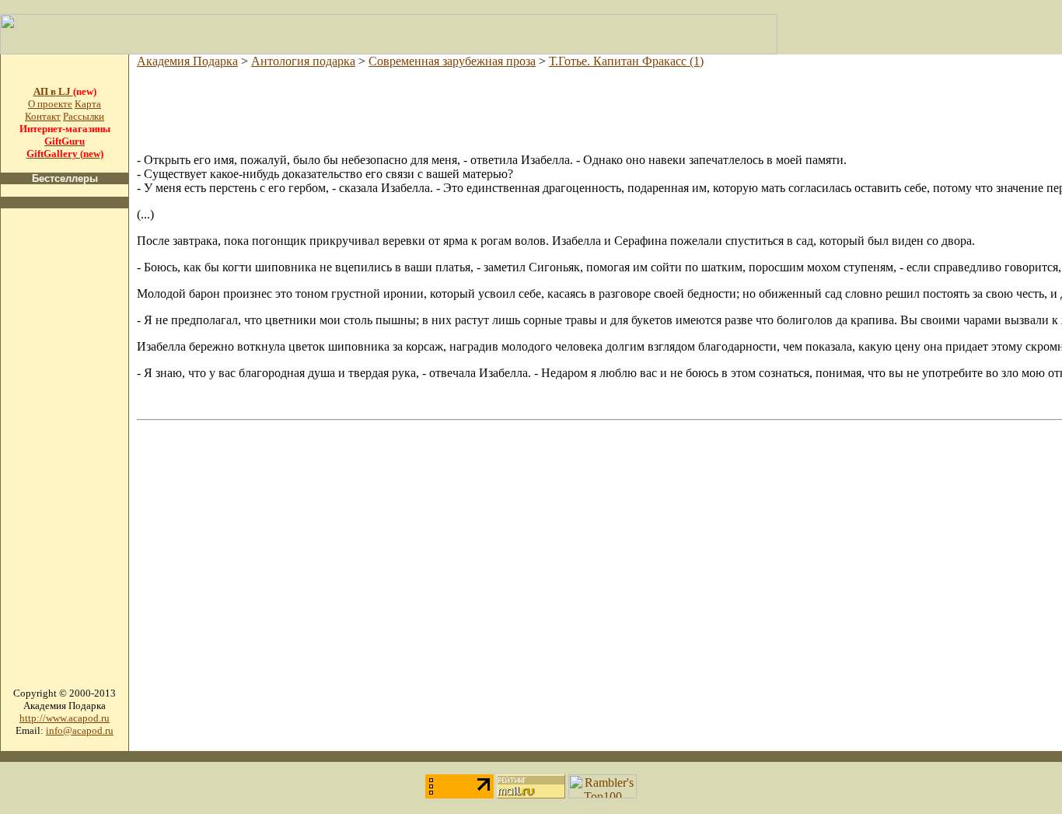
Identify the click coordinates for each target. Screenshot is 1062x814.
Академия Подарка (187, 61)
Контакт (43, 116)
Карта (88, 104)
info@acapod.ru (80, 730)
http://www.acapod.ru (64, 718)
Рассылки (83, 116)
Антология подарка (303, 61)
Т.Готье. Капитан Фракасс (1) (626, 61)
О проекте (50, 104)
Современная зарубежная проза (452, 61)
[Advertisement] (64, 454)
